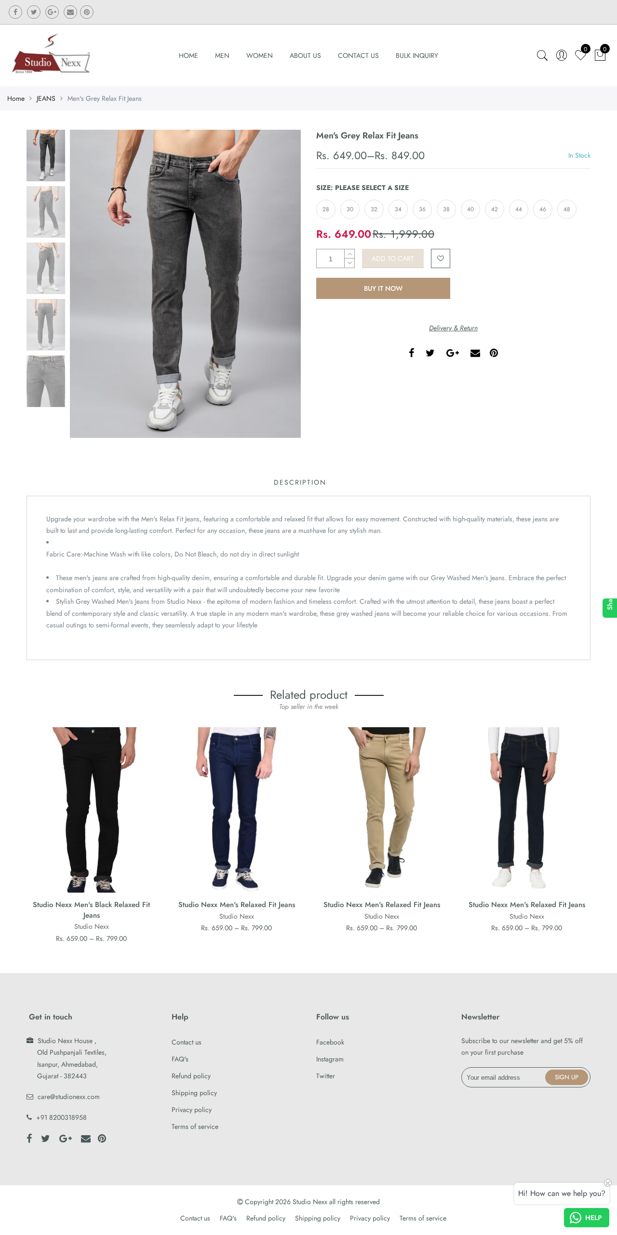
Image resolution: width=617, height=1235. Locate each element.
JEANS (46, 98)
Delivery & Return (453, 328)
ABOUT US (305, 55)
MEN (222, 55)
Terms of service (195, 1126)
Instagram (330, 1059)
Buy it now (383, 288)
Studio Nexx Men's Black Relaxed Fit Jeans (91, 909)
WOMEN (259, 55)
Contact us (186, 1042)
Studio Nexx (91, 926)
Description (300, 482)
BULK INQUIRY (417, 55)
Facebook (330, 1042)
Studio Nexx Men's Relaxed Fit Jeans (236, 904)
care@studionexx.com (69, 1096)
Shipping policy (194, 1093)
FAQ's (180, 1059)
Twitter (325, 1076)
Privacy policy (192, 1109)
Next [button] (277, 284)
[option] (185, 284)
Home (188, 55)
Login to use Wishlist (440, 258)
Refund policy (191, 1076)
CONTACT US (358, 55)
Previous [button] (93, 284)
